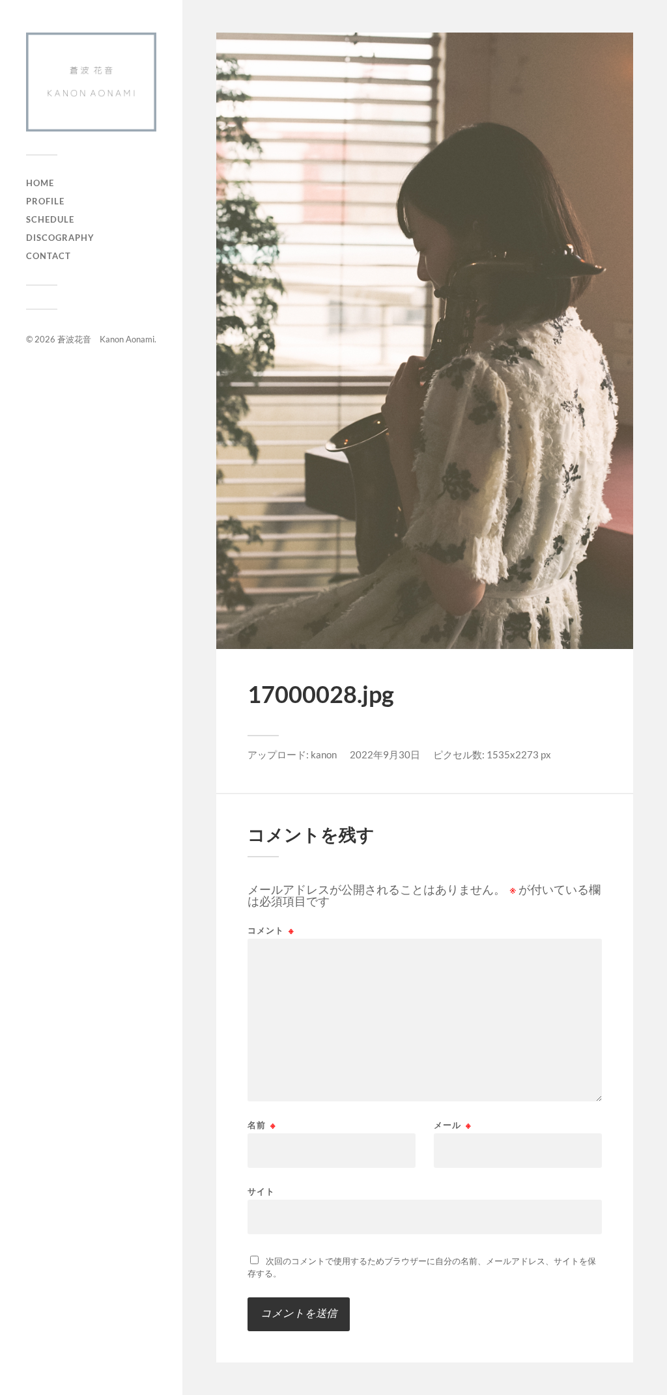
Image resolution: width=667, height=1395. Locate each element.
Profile (45, 201)
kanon (324, 754)
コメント (271, 930)
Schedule (50, 219)
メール (453, 1125)
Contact (48, 256)
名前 (262, 1125)
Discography (60, 237)
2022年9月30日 (385, 754)
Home (40, 183)
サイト (261, 1191)
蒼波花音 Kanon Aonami (105, 339)
